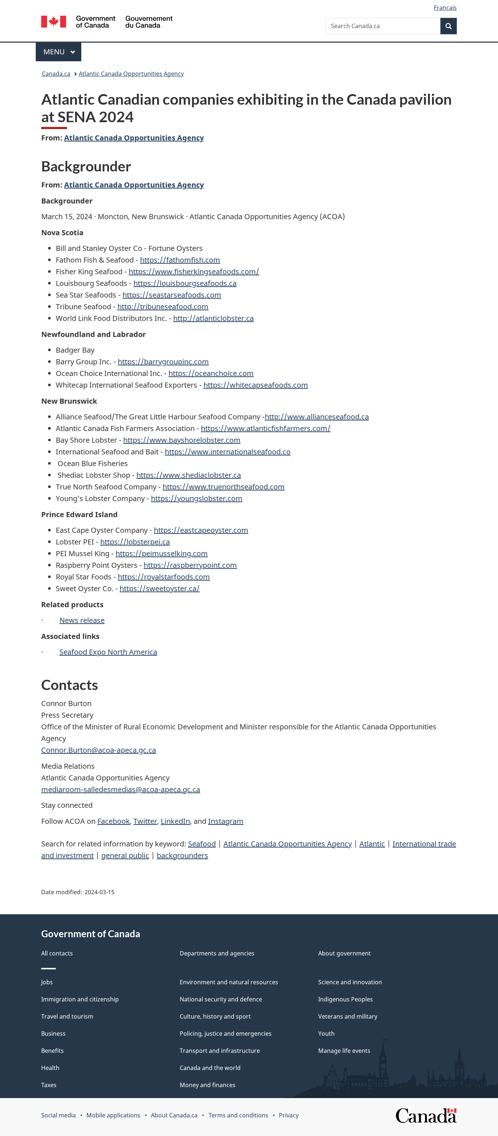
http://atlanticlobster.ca (213, 318)
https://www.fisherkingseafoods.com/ (194, 271)
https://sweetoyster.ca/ (160, 588)
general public (125, 855)
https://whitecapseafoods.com (255, 385)
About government (344, 953)
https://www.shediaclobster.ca (188, 475)
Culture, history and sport (215, 1016)
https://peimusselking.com (162, 553)
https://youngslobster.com (196, 498)
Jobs (47, 982)
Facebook (113, 821)
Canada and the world (210, 1068)
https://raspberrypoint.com (190, 565)
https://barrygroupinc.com (163, 362)
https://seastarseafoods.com (171, 295)
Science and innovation (350, 982)
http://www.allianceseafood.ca (317, 417)
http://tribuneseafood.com (163, 306)
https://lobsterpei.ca (135, 542)
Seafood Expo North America (108, 652)
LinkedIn (175, 821)
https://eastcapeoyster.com (201, 530)
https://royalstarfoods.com (164, 577)
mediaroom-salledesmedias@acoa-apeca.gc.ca (120, 789)
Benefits (52, 1051)
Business (53, 1034)
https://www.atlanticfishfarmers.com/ (266, 428)
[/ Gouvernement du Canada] (106, 23)
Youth (326, 1034)
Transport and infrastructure (220, 1051)
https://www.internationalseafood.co (228, 452)
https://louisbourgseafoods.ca (185, 283)
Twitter (145, 821)
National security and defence (221, 999)
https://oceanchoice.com (211, 373)
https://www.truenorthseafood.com (224, 487)
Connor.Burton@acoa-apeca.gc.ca (98, 750)
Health (50, 1068)
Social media (58, 1115)
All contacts (57, 953)
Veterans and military (347, 1016)
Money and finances (208, 1085)
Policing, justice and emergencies (226, 1034)
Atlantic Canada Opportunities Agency (131, 74)
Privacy (289, 1115)
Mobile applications (113, 1115)
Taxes (49, 1085)
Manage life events (344, 1051)
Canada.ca (56, 74)
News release (82, 620)
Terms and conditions (238, 1115)
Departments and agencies (217, 953)
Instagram (226, 821)
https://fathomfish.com (180, 260)
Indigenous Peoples (345, 999)
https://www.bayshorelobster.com (182, 440)
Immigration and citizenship (80, 999)
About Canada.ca (174, 1115)
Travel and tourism (67, 1016)
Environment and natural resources (229, 982)
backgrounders (182, 855)
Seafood (202, 844)
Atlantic (372, 844)
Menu (55, 52)
